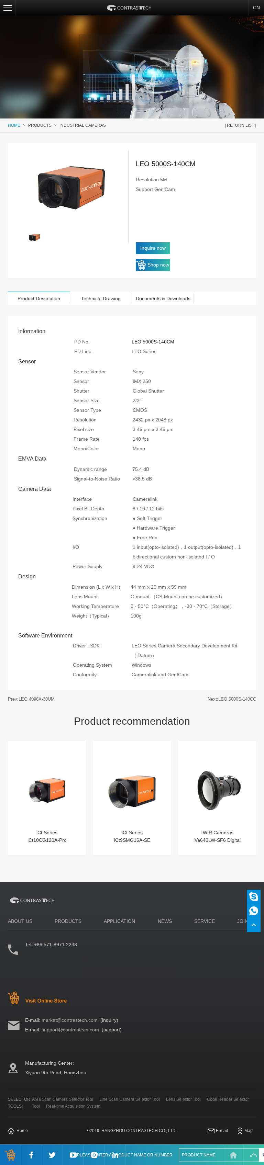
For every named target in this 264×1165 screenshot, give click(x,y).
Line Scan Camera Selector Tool (129, 1099)
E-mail (222, 1130)
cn (256, 7)
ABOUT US (20, 921)
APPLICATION (119, 921)
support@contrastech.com (70, 1029)
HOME (14, 125)
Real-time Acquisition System (73, 1106)
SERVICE (204, 921)
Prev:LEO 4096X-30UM (31, 699)
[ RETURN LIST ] (240, 125)
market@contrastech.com (70, 1020)
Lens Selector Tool (183, 1099)
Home (22, 1130)
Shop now (158, 265)
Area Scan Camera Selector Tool (62, 1099)
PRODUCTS (40, 125)
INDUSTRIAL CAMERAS (82, 125)
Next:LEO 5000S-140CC (232, 699)
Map (248, 1130)
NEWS (165, 921)
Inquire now (153, 248)
